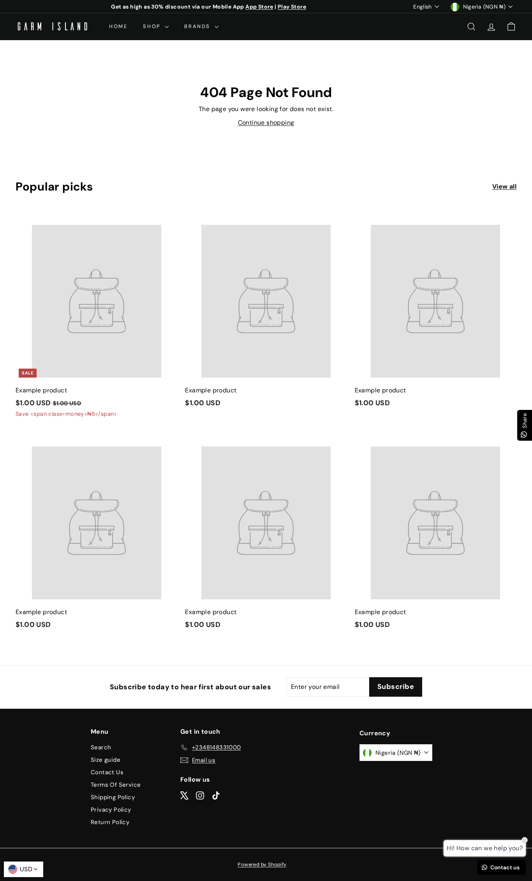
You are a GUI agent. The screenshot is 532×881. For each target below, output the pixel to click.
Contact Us (107, 772)
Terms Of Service (116, 785)
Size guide (105, 760)
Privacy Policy (111, 810)
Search (101, 747)
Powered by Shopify (262, 864)
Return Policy (110, 822)
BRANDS (198, 26)
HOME (118, 26)
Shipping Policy (113, 797)
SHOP (153, 26)
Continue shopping (266, 122)
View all (504, 186)
